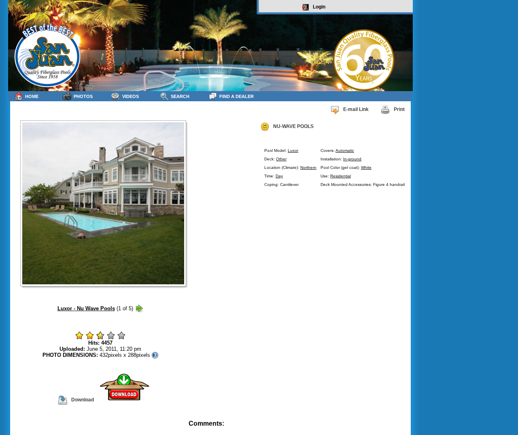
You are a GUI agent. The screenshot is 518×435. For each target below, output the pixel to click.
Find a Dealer (236, 96)
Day (279, 176)
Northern (308, 167)
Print (399, 109)
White (366, 167)
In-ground (352, 159)
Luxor (293, 150)
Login (319, 7)
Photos (83, 96)
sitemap (403, 429)
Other (281, 159)
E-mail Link (356, 109)
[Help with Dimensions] (155, 355)
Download (82, 400)
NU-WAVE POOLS (293, 126)
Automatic (344, 150)
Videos (130, 96)
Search (180, 96)
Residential (340, 176)
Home (31, 96)
